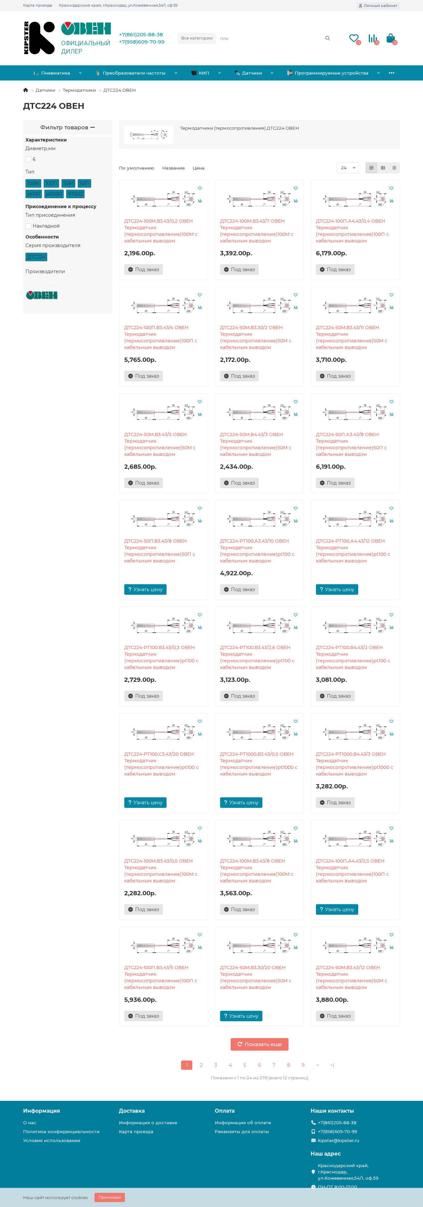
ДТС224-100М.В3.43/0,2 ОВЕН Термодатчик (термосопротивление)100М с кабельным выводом (161, 231)
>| (332, 1065)
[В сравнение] (200, 201)
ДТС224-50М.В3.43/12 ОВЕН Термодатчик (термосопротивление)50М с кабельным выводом (351, 977)
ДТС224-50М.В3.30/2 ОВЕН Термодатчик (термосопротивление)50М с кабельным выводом (255, 337)
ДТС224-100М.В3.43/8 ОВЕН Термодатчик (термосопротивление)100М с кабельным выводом (256, 871)
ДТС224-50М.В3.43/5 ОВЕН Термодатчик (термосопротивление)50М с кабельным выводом (160, 444)
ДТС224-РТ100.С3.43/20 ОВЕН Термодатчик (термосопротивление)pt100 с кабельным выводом (161, 764)
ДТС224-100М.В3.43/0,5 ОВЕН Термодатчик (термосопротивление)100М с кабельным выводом (161, 871)
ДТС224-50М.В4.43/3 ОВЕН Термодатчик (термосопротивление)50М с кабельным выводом (255, 444)
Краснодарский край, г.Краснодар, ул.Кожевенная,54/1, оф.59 (118, 5)
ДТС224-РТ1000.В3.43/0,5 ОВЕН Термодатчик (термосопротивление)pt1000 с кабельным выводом (258, 764)
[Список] (383, 168)
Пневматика (55, 73)
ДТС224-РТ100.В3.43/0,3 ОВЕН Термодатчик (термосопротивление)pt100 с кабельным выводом (161, 657)
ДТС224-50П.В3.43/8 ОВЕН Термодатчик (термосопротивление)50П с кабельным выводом (159, 551)
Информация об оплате (243, 1122)
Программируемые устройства (331, 73)
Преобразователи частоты (134, 73)
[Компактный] (394, 168)
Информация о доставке (148, 1122)
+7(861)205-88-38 (141, 34)
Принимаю (109, 1197)
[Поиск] (327, 38)
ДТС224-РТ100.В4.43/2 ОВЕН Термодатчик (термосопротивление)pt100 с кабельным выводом (353, 657)
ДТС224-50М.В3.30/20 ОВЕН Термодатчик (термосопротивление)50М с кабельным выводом (255, 977)
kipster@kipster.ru (338, 1140)
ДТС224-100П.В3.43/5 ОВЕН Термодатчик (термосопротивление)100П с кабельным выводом (160, 977)
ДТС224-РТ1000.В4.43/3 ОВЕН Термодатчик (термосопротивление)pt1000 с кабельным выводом (354, 764)
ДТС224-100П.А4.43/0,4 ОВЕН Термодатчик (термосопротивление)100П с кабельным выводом (352, 231)
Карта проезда (37, 5)
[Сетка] (371, 168)
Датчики (252, 73)
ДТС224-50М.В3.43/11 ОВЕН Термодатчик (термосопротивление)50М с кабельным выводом (351, 337)
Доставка (132, 1111)
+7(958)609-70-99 (142, 42)
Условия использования (51, 1140)
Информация (41, 1111)
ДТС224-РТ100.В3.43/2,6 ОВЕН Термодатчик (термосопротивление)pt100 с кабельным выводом (257, 657)
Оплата (225, 1111)
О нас (29, 1122)
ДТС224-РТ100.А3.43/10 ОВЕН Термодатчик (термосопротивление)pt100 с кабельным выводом (257, 551)
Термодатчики (79, 90)
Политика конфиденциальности (61, 1131)
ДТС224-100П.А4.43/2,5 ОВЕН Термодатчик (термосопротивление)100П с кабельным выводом (352, 871)
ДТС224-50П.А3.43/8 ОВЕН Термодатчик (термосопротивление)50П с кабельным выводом (351, 444)
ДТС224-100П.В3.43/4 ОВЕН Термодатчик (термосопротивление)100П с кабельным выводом (160, 337)
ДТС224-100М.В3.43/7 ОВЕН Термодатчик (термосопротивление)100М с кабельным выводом (256, 231)
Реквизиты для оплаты (242, 1131)
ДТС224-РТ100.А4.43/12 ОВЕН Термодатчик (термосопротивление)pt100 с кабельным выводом (353, 551)
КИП (204, 73)
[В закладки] (200, 188)
